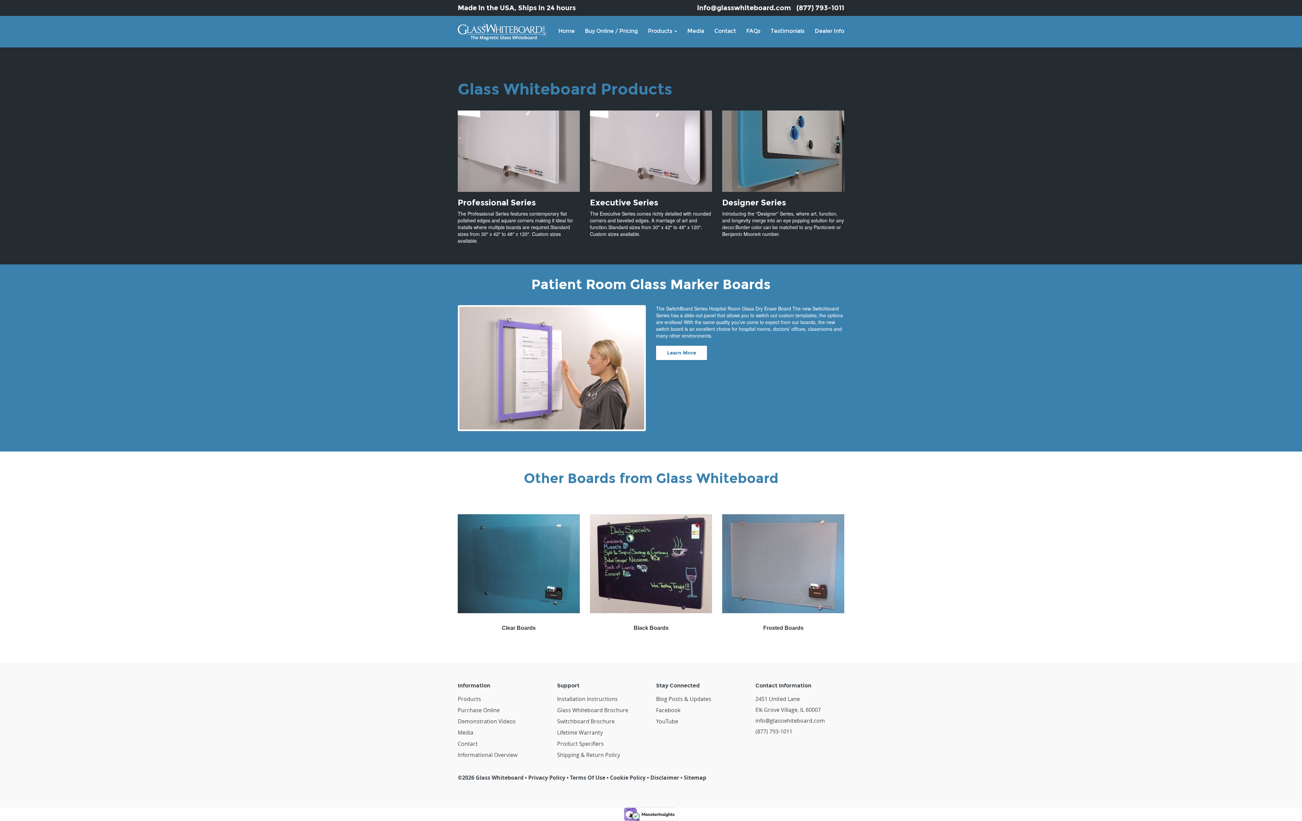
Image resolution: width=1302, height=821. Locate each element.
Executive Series (624, 203)
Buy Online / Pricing (611, 31)
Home (566, 31)
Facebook (668, 710)
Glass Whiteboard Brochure (592, 710)
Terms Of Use (587, 777)
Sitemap (695, 777)
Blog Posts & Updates (683, 699)
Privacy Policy (546, 777)
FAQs (753, 31)
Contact (725, 31)
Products (661, 31)
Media (695, 31)
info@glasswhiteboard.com (744, 8)
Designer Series (754, 203)
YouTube (667, 721)
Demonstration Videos (487, 721)
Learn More (681, 353)
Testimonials (788, 31)
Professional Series (497, 203)
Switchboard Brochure (586, 721)
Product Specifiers (580, 743)
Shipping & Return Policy (588, 755)
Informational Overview (487, 755)
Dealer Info (829, 31)
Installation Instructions (587, 699)
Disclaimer (664, 777)
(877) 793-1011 (820, 8)
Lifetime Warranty (580, 732)
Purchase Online (479, 710)
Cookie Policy (628, 777)
